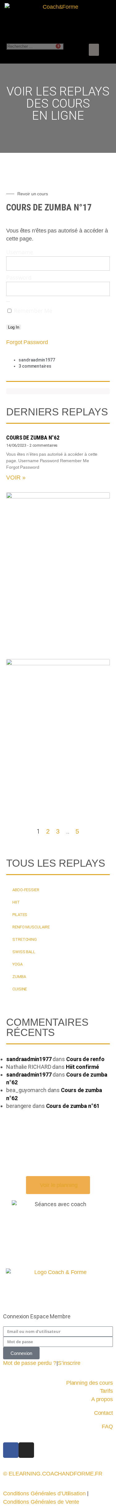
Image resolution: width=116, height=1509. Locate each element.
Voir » (15, 477)
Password (19, 277)
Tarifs (106, 1391)
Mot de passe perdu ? (29, 1363)
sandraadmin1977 (29, 1059)
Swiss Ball (23, 951)
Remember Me (32, 310)
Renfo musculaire (30, 927)
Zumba (19, 976)
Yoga (17, 964)
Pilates (19, 914)
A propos (102, 1399)
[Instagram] (26, 1450)
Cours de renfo (85, 1059)
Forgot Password (27, 342)
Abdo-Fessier (25, 889)
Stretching (24, 939)
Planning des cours (89, 1383)
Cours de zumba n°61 (73, 1106)
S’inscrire (69, 1363)
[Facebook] (11, 1450)
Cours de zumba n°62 (32, 437)
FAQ (107, 1426)
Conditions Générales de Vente (41, 1502)
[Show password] (8, 301)
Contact (103, 1413)
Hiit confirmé (82, 1067)
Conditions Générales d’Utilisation (44, 1493)
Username (19, 252)
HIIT (16, 902)
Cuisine (19, 989)
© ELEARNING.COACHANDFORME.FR (52, 1474)
